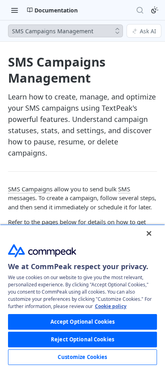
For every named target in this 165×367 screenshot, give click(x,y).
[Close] (149, 233)
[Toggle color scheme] (154, 10)
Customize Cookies (82, 357)
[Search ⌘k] (139, 10)
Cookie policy (111, 306)
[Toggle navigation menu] (14, 10)
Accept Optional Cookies (82, 321)
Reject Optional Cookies (82, 339)
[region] (82, 295)
